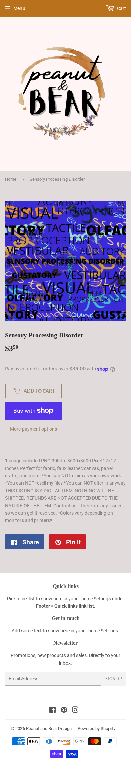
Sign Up (113, 678)
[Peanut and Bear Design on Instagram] (75, 710)
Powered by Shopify (96, 728)
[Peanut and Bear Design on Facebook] (52, 710)
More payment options (33, 429)
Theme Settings (95, 598)
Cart (121, 8)
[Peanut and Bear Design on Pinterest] (64, 710)
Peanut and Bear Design (49, 728)
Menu (19, 8)
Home (10, 179)
